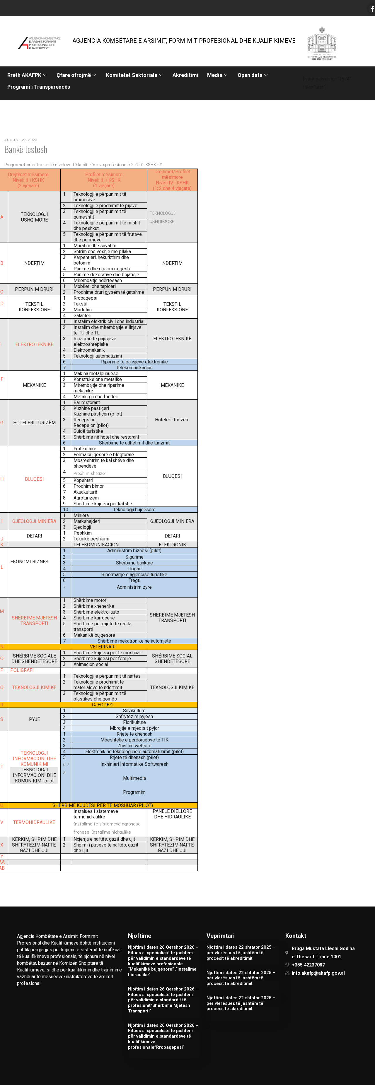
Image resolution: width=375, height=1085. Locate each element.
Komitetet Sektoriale (131, 75)
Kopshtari (83, 480)
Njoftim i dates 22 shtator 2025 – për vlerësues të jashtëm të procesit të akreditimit (241, 953)
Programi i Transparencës (38, 87)
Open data (250, 75)
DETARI (34, 536)
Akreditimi (185, 75)
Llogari (134, 568)
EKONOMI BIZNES (29, 561)
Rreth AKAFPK (24, 75)
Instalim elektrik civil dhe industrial (109, 321)
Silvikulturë (134, 710)
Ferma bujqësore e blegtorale (104, 454)
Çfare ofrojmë (74, 75)
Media (214, 75)
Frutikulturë (85, 448)
